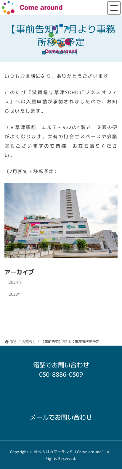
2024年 (15, 282)
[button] (61, 372)
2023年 (15, 294)
